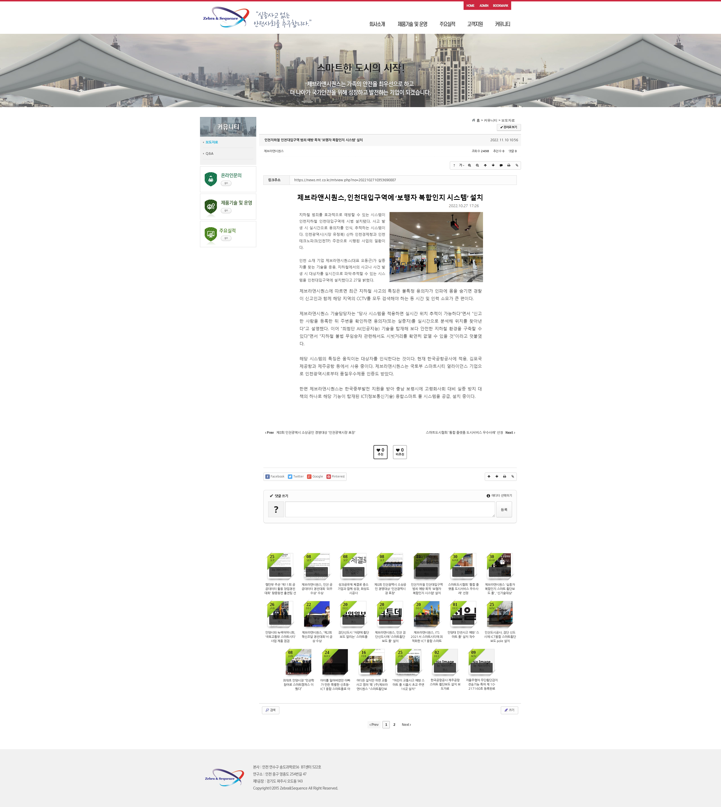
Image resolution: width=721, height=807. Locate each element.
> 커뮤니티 (489, 120)
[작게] (477, 165)
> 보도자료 (507, 120)
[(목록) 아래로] (493, 165)
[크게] (469, 165)
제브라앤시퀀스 (274, 151)
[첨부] (517, 165)
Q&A (209, 153)
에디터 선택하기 (501, 495)
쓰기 (511, 710)
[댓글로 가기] (501, 165)
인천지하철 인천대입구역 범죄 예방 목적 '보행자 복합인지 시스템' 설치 (313, 140)
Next (406, 725)
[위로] (485, 165)
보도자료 (212, 142)
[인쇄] (509, 165)
